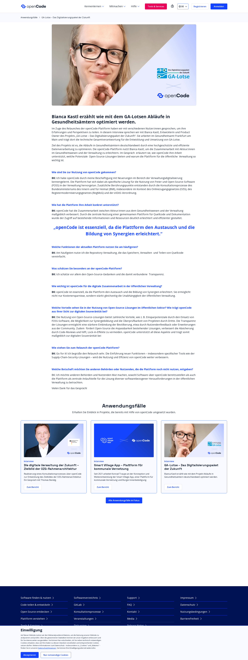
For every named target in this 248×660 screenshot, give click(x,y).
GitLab (78, 604)
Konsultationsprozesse (87, 611)
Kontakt (132, 611)
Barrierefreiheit (189, 618)
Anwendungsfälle (29, 17)
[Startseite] (33, 6)
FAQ (129, 604)
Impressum (187, 597)
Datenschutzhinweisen (47, 648)
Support (132, 597)
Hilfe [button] (134, 6)
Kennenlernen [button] (92, 6)
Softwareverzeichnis (86, 597)
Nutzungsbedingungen (193, 611)
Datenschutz (187, 604)
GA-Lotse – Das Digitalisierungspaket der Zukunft (66, 17)
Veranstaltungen (84, 618)
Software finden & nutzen (36, 597)
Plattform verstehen (33, 618)
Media (130, 618)
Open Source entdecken (35, 611)
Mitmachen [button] (116, 6)
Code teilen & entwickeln (35, 604)
